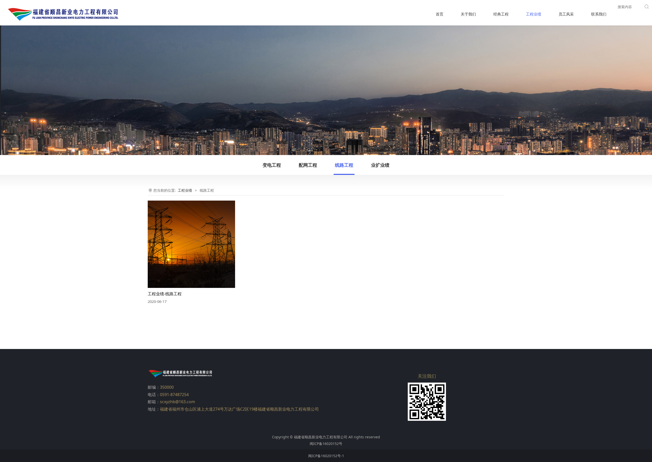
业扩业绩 (380, 165)
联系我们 (598, 14)
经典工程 (501, 14)
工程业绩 (533, 14)
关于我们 (468, 14)
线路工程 (344, 165)
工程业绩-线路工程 (165, 294)
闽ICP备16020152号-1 (326, 455)
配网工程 (308, 165)
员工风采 (566, 14)
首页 (439, 14)
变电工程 (272, 165)
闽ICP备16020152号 (326, 443)
